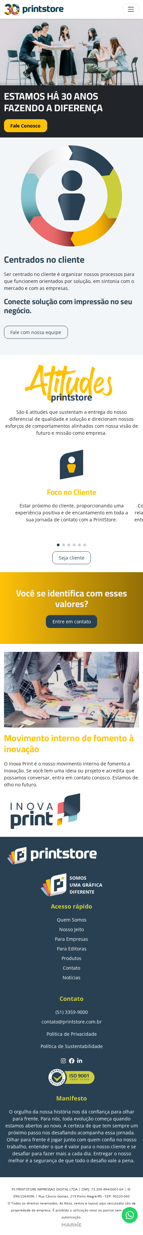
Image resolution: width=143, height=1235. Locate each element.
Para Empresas (71, 939)
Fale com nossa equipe (35, 332)
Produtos (71, 958)
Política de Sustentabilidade (72, 1046)
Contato (71, 968)
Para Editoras (71, 948)
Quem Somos (71, 920)
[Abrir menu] (131, 9)
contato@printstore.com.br (72, 1021)
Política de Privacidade (72, 1034)
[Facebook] (71, 1060)
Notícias (71, 977)
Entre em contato (72, 621)
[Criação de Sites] (71, 1223)
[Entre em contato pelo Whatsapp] (130, 1215)
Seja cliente (71, 558)
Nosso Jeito (71, 929)
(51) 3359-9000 (72, 1012)
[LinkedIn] (79, 1060)
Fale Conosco (25, 126)
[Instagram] (63, 1060)
